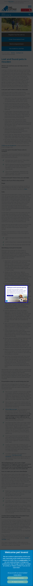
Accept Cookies (18, 578)
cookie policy (23, 560)
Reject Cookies (18, 582)
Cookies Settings (17, 574)
